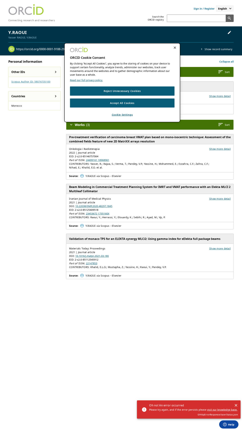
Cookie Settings (122, 115)
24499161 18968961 (97, 160)
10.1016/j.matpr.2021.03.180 (92, 256)
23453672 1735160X (97, 213)
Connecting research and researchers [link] (31, 20)
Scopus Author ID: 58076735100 (30, 81)
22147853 (91, 263)
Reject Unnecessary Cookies (122, 91)
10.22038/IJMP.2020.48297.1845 (93, 206)
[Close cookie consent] (175, 48)
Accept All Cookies (122, 103)
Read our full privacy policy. (86, 80)
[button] (226, 61)
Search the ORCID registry (156, 18)
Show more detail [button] (220, 96)
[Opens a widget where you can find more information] (228, 424)
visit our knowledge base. (222, 409)
